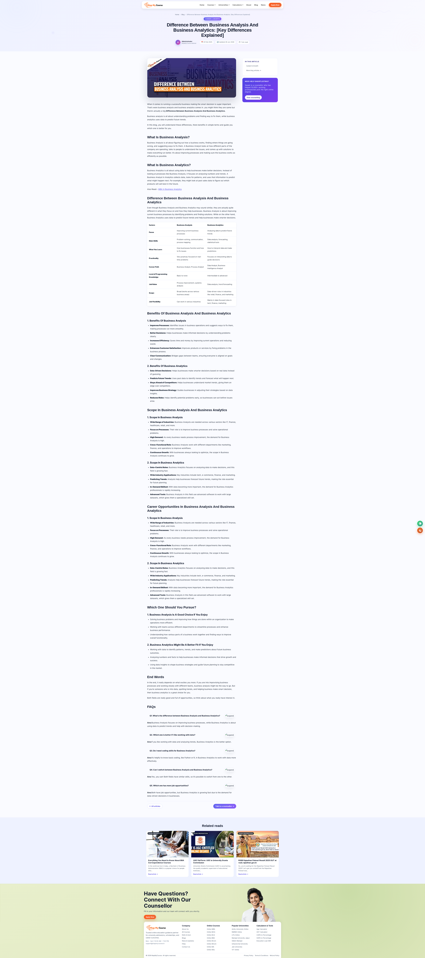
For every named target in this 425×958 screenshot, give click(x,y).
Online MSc (211, 950)
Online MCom (211, 944)
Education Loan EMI (264, 941)
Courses (211, 5)
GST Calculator (262, 932)
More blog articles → (253, 70)
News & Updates (188, 941)
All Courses (186, 932)
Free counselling (253, 97)
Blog (256, 5)
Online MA (210, 947)
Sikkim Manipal (237, 941)
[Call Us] (420, 530)
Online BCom (211, 941)
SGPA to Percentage (264, 938)
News (263, 5)
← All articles (154, 806)
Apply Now (275, 5)
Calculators (238, 5)
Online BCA (211, 935)
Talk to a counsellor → (224, 806)
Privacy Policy (248, 955)
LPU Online (236, 935)
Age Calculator (262, 929)
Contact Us (186, 947)
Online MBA (211, 929)
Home (202, 5)
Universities (223, 5)
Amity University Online (240, 929)
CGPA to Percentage (264, 935)
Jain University (237, 947)
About (248, 5)
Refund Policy (274, 955)
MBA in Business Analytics (170, 189)
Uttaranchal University (240, 944)
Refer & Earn (186, 935)
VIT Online (235, 950)
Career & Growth (252, 66)
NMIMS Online (237, 932)
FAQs (184, 944)
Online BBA (211, 938)
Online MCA (211, 932)
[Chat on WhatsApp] (420, 523)
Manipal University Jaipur (241, 938)
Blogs (184, 938)
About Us (185, 929)
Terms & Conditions (261, 955)
